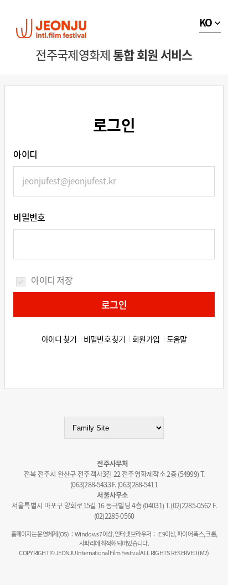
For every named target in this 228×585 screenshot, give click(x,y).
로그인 (114, 304)
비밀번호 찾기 (105, 338)
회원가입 (145, 338)
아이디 (25, 154)
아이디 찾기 (59, 338)
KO (206, 22)
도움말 (177, 338)
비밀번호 (29, 217)
